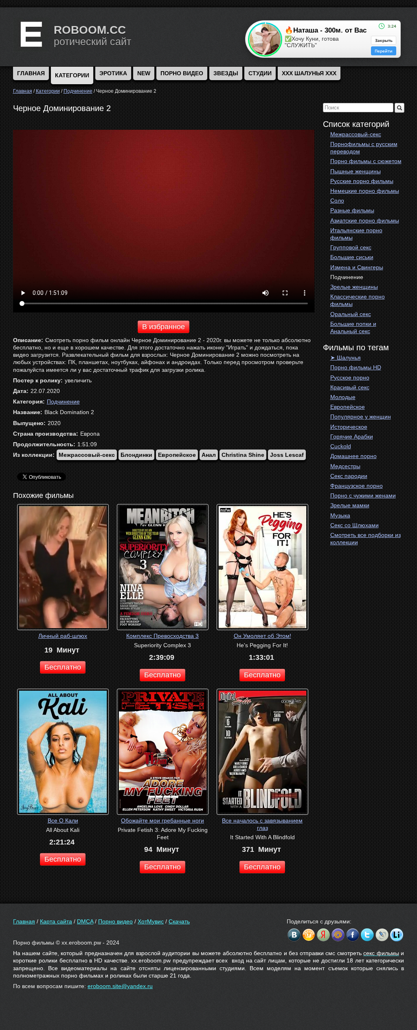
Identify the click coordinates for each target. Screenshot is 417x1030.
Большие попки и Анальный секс (353, 327)
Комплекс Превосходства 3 (162, 636)
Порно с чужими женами (363, 495)
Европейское (347, 407)
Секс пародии (348, 476)
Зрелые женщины (354, 287)
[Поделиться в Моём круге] (323, 934)
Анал (209, 455)
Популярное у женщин (360, 416)
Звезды (225, 73)
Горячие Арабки (351, 436)
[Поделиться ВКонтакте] (294, 934)
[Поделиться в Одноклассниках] (308, 934)
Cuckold (340, 446)
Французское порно (356, 485)
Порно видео (181, 73)
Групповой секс (350, 247)
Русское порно (349, 377)
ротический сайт (92, 41)
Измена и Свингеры (356, 267)
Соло (337, 200)
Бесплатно (62, 667)
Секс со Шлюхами (354, 525)
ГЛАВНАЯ (31, 73)
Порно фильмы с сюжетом (366, 161)
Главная (24, 921)
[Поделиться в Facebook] (352, 934)
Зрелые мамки (349, 505)
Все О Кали (63, 820)
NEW (143, 73)
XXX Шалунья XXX (309, 73)
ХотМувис (151, 921)
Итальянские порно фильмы (356, 234)
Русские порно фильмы (361, 181)
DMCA (85, 921)
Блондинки (136, 455)
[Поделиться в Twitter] (367, 934)
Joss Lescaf (287, 455)
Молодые (343, 397)
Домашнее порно (353, 456)
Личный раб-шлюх (62, 636)
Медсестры (345, 466)
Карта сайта (56, 921)
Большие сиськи (351, 257)
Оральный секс (350, 314)
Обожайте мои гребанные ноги (162, 820)
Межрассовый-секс (355, 134)
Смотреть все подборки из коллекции (365, 539)
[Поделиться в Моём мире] (338, 934)
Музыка (340, 515)
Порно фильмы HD (355, 367)
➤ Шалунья (345, 357)
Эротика (113, 73)
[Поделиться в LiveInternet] (396, 934)
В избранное (163, 327)
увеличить (78, 380)
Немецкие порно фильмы (364, 191)
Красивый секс (349, 387)
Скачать (179, 921)
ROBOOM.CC (90, 30)
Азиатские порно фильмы (364, 220)
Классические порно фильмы (357, 300)
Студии (260, 73)
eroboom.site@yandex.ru (120, 986)
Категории (72, 75)
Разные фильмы (352, 210)
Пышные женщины (355, 171)
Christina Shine (243, 455)
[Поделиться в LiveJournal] (381, 934)
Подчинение (346, 277)
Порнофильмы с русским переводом (363, 148)
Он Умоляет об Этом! (262, 636)
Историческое (348, 426)
